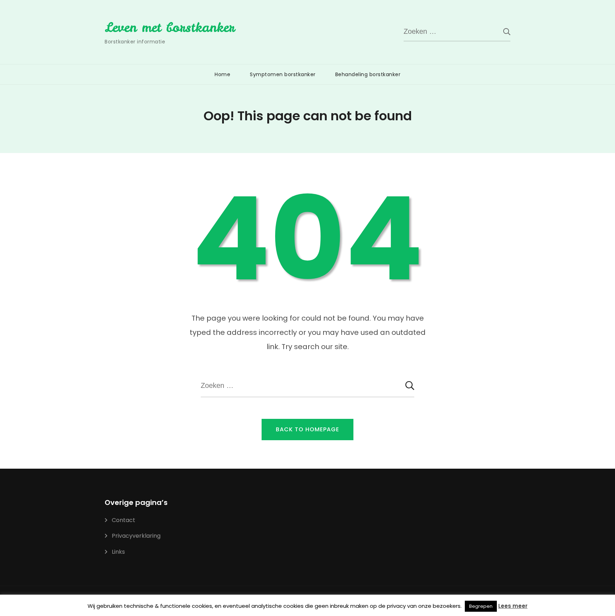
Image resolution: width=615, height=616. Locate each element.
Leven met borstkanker (170, 27)
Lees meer (512, 606)
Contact (123, 520)
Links (118, 552)
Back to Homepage (307, 429)
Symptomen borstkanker (283, 74)
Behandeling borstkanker (368, 74)
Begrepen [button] (481, 606)
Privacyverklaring (136, 536)
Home (222, 74)
